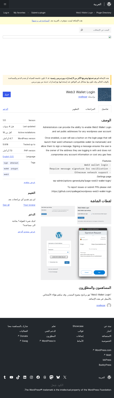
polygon (14, 169)
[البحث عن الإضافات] (82, 30)
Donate (22, 336)
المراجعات (90, 109)
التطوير (75, 109)
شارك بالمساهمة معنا (18, 326)
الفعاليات (23, 331)
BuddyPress (105, 364)
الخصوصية (106, 340)
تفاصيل (105, 109)
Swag (23, 340)
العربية (102, 377)
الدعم (5, 109)
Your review (29, 205)
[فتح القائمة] (4, 4)
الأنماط (80, 340)
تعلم (54, 326)
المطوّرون (51, 336)
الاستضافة (106, 336)
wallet (6, 169)
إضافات (79, 336)
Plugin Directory (103, 12)
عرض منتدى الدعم (26, 231)
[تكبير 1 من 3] (107, 209)
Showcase (78, 326)
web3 (6, 174)
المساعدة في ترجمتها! (40, 20)
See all (6, 205)
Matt (107, 355)
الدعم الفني (50, 331)
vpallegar (82, 96)
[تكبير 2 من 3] (71, 209)
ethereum (14, 163)
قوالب (80, 331)
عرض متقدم (29, 182)
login (6, 163)
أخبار (109, 331)
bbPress (107, 359)
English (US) (8, 156)
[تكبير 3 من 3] (107, 230)
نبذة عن (107, 326)
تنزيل (7, 94)
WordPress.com (101, 350)
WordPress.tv (47, 340)
